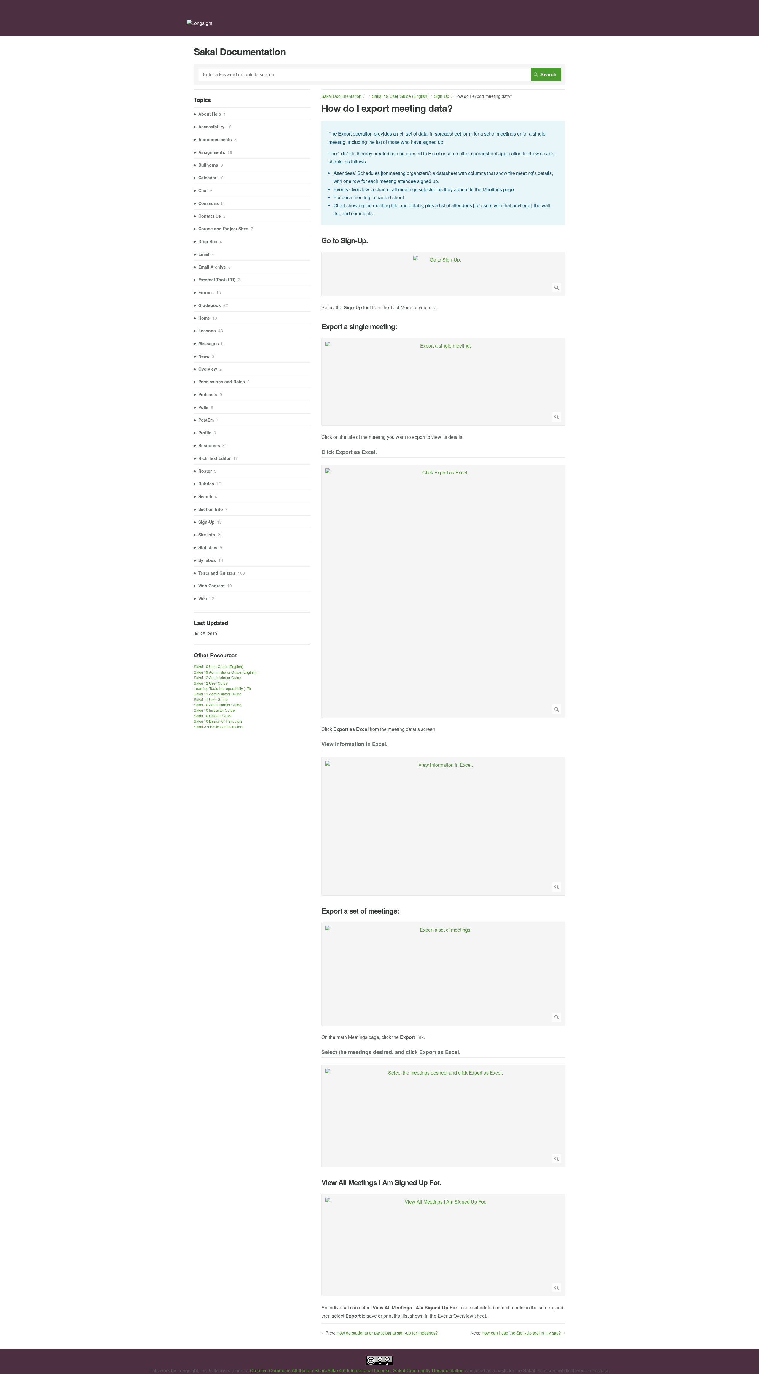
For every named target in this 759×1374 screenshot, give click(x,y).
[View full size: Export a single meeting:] (443, 382)
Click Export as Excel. (349, 452)
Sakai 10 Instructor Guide (214, 709)
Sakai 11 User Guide (211, 699)
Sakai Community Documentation (428, 1370)
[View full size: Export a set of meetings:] (443, 974)
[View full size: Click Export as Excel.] (443, 591)
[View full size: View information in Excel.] (443, 826)
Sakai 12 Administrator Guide (217, 677)
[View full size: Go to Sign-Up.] (443, 274)
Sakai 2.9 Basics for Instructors (218, 726)
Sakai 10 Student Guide (213, 715)
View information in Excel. (354, 744)
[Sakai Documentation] (199, 23)
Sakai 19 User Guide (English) (400, 96)
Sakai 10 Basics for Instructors (218, 720)
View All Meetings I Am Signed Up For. (381, 1182)
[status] (443, 173)
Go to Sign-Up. (344, 240)
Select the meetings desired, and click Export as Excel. (390, 1052)
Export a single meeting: (359, 326)
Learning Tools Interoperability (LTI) (222, 688)
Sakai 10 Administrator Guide (217, 704)
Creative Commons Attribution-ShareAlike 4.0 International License (320, 1370)
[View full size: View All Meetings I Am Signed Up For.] (443, 1245)
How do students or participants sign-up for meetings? (387, 1333)
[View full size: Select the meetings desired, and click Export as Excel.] (443, 1116)
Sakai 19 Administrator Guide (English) (225, 672)
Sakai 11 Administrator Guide (217, 693)
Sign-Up (441, 96)
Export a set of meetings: (360, 910)
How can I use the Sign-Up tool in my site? (521, 1333)
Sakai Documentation (341, 96)
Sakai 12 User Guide (211, 683)
